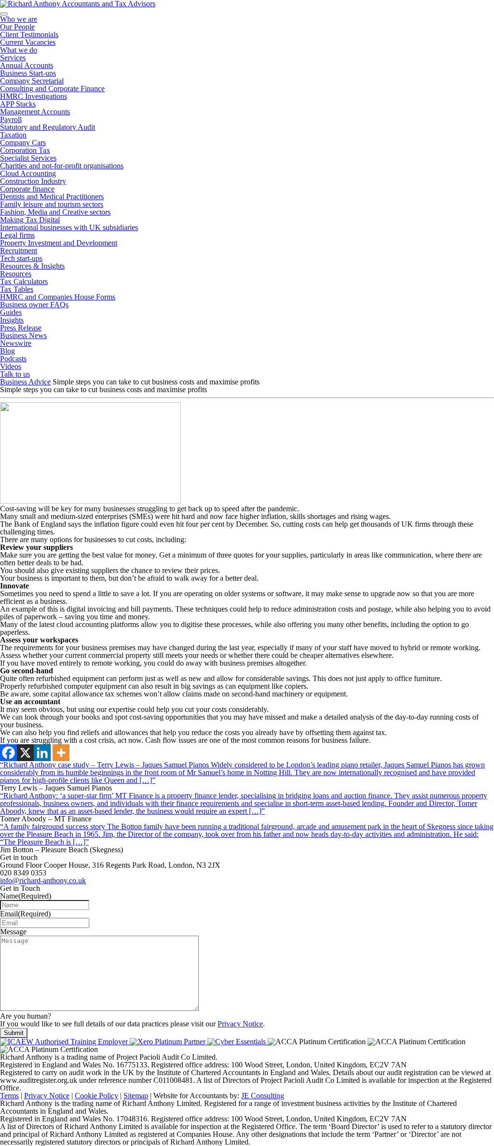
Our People (17, 27)
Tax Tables (16, 289)
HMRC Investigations (33, 96)
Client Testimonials (29, 34)
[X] (25, 752)
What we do (18, 50)
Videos (10, 366)
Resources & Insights (32, 266)
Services (13, 58)
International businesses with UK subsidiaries (69, 227)
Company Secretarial (32, 81)
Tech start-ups (21, 258)
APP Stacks (18, 104)
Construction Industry (33, 181)
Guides (11, 312)
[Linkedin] (42, 752)
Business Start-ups (28, 73)
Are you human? (25, 1016)
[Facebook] (8, 752)
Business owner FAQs (34, 304)
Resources (15, 274)
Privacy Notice (240, 1024)
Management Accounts (35, 112)
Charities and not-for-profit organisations (62, 166)
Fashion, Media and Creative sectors (55, 212)
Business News (23, 335)
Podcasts (13, 359)
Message (13, 932)
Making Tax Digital (30, 220)
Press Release (20, 328)
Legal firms (17, 235)
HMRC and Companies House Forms (57, 297)
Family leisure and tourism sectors (51, 204)
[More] (61, 752)
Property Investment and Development (58, 243)
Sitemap (136, 1095)
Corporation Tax (25, 150)
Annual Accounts (26, 65)
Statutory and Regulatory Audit (47, 127)
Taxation (13, 135)
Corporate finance (27, 189)
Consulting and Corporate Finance (52, 88)
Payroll (11, 119)
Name (25, 896)
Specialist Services (28, 158)
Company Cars (23, 142)
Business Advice (25, 382)
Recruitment (18, 250)
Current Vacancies (27, 42)
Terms (9, 1095)
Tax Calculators (24, 281)
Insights (12, 320)
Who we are (18, 19)
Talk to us (15, 374)
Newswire (15, 343)
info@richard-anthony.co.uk (43, 880)
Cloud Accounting (28, 173)
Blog (7, 351)
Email (25, 914)
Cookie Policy (96, 1095)
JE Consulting (262, 1095)
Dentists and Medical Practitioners (52, 196)
